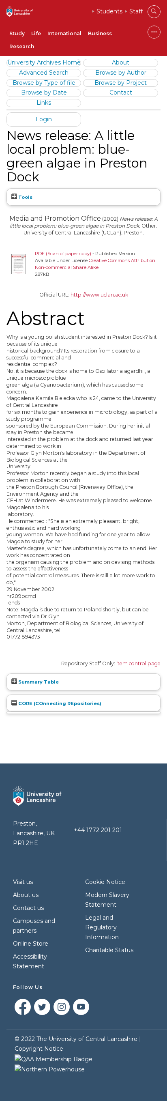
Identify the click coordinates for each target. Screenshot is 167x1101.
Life (36, 33)
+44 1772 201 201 (98, 830)
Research (21, 46)
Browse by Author (120, 72)
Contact (120, 92)
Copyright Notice (39, 1048)
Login (44, 119)
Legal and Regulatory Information (102, 927)
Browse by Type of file (44, 82)
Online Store (30, 943)
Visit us (23, 882)
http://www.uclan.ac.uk (99, 295)
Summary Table (38, 682)
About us (26, 895)
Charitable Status (109, 950)
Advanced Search (44, 72)
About (120, 62)
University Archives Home (44, 62)
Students (109, 11)
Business (100, 33)
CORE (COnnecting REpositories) (59, 703)
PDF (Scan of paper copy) (63, 253)
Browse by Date (44, 92)
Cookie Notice (105, 882)
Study (17, 33)
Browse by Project (120, 82)
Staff (136, 11)
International (64, 33)
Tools (24, 197)
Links (43, 102)
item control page (138, 663)
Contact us (28, 908)
